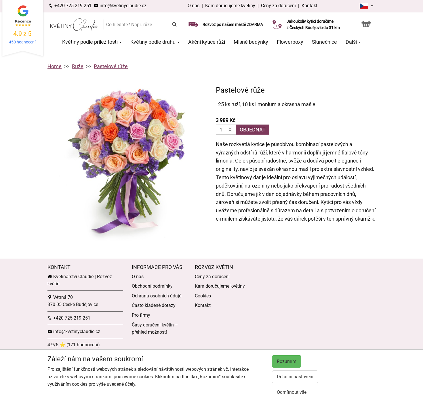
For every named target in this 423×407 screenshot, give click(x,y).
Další (352, 42)
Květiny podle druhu (153, 42)
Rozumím (286, 361)
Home (54, 66)
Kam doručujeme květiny (230, 5)
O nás (194, 5)
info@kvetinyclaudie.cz (122, 5)
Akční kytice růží (206, 42)
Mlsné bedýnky (251, 42)
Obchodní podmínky (152, 286)
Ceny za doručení (278, 5)
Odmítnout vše (291, 392)
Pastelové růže (111, 66)
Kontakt (309, 5)
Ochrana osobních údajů (157, 296)
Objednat (253, 130)
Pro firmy (141, 315)
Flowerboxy (290, 42)
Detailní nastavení (295, 376)
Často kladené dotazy (154, 305)
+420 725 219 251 (72, 5)
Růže (77, 66)
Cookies (203, 296)
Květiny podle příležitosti (90, 42)
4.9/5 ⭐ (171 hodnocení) (73, 344)
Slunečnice (324, 42)
